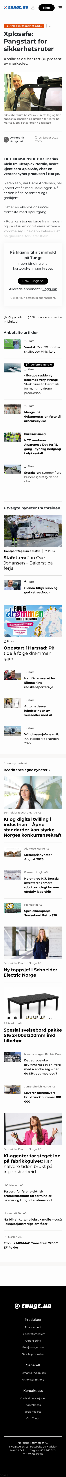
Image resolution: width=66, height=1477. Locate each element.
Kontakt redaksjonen (33, 1398)
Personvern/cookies (33, 1373)
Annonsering (33, 1340)
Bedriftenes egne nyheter (25, 770)
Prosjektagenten (33, 1347)
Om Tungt (33, 1418)
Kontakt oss (33, 1405)
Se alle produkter (33, 1354)
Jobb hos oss (33, 1411)
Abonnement (33, 1327)
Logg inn (50, 289)
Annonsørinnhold (33, 1379)
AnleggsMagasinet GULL (26, 25)
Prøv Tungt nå (33, 281)
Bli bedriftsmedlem (33, 1334)
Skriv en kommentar (47, 317)
